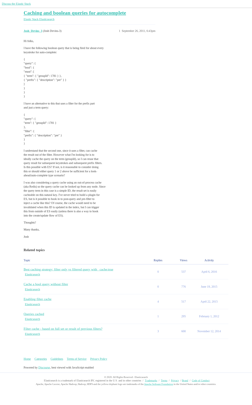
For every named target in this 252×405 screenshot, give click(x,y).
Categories (40, 358)
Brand (185, 380)
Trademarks (151, 380)
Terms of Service (77, 358)
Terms (164, 380)
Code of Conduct (201, 380)
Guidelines (57, 358)
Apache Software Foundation (158, 384)
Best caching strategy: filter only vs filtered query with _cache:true (68, 269)
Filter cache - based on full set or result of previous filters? (63, 329)
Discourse (44, 367)
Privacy (175, 380)
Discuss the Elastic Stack (16, 3)
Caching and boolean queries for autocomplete (75, 13)
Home (27, 358)
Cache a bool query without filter (46, 284)
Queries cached (34, 314)
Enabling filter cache (37, 299)
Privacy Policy (98, 358)
